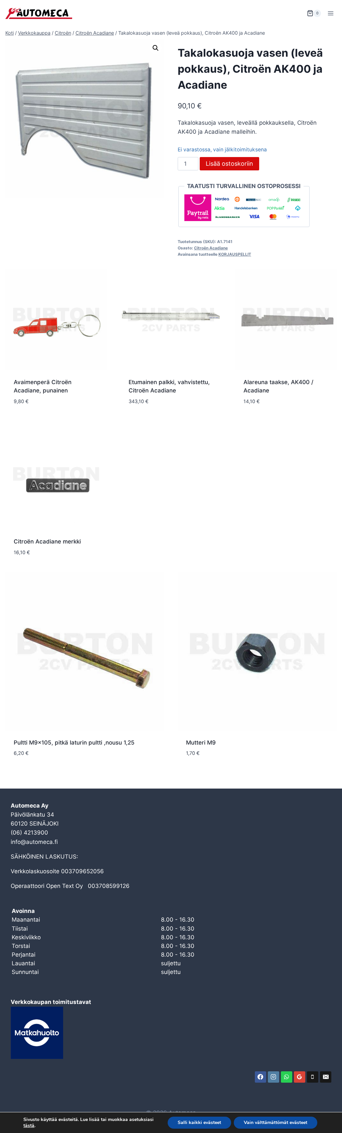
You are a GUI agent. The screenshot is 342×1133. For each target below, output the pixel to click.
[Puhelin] (312, 1077)
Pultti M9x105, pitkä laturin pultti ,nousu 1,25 (74, 742)
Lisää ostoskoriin (229, 163)
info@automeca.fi (34, 842)
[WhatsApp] (286, 1077)
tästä (28, 1126)
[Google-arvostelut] (299, 1077)
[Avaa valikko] (330, 13)
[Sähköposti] (325, 1077)
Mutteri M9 (201, 742)
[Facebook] (260, 1077)
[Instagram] (273, 1077)
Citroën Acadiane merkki (47, 541)
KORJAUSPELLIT (234, 254)
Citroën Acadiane (211, 247)
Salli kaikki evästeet (199, 1122)
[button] (156, 48)
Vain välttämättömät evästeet (275, 1122)
